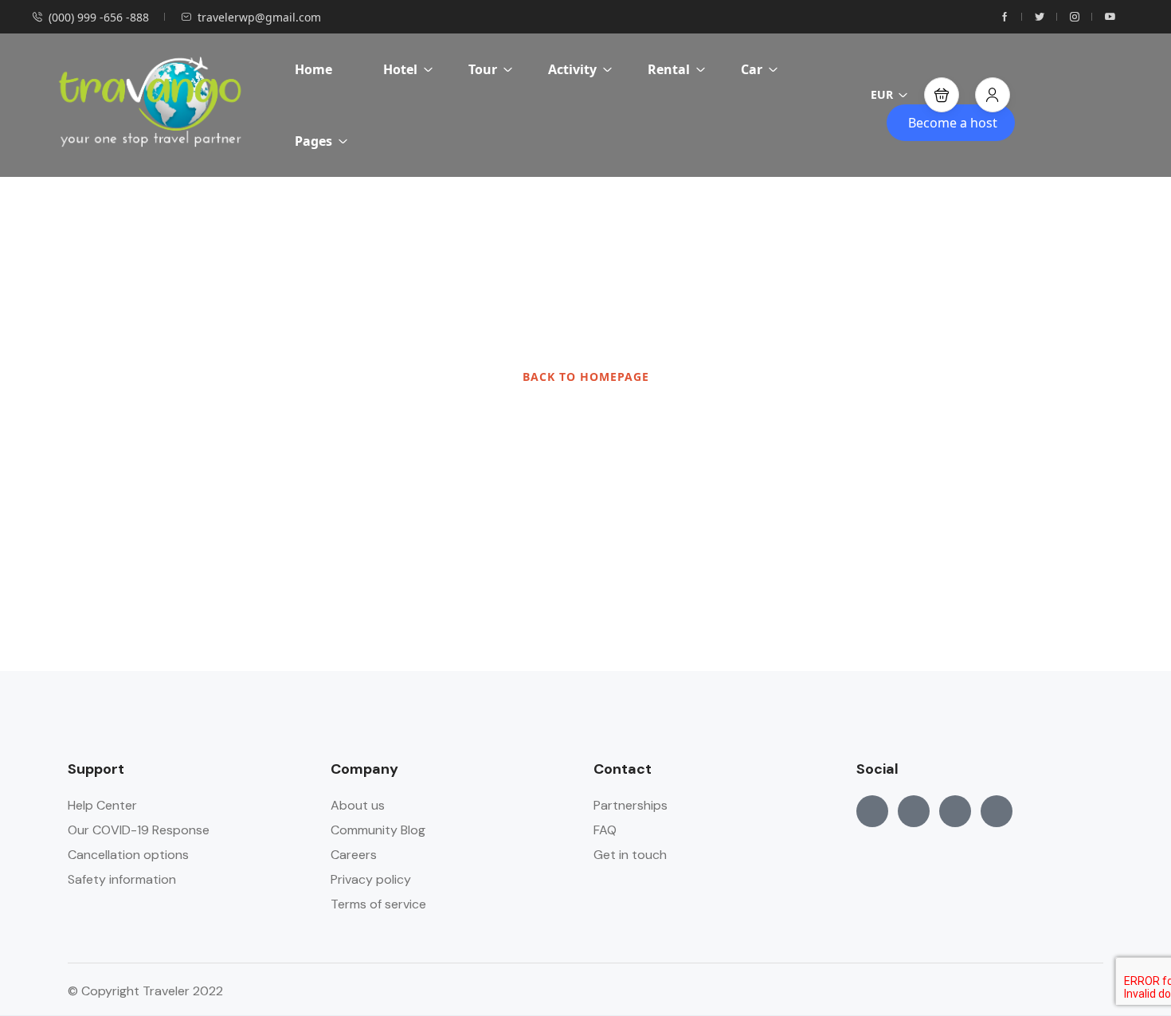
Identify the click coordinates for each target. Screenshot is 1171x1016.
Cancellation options (128, 854)
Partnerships (630, 805)
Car (751, 69)
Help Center (102, 805)
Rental (669, 69)
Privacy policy (371, 879)
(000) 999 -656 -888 (99, 17)
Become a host (952, 122)
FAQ (605, 830)
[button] (941, 94)
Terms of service (378, 904)
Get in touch (630, 854)
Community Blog (378, 830)
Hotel (400, 69)
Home (313, 69)
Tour (482, 69)
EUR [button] (882, 94)
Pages (313, 141)
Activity (572, 69)
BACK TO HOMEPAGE (586, 376)
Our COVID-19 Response (139, 830)
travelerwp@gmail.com (259, 17)
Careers (354, 854)
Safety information (122, 879)
